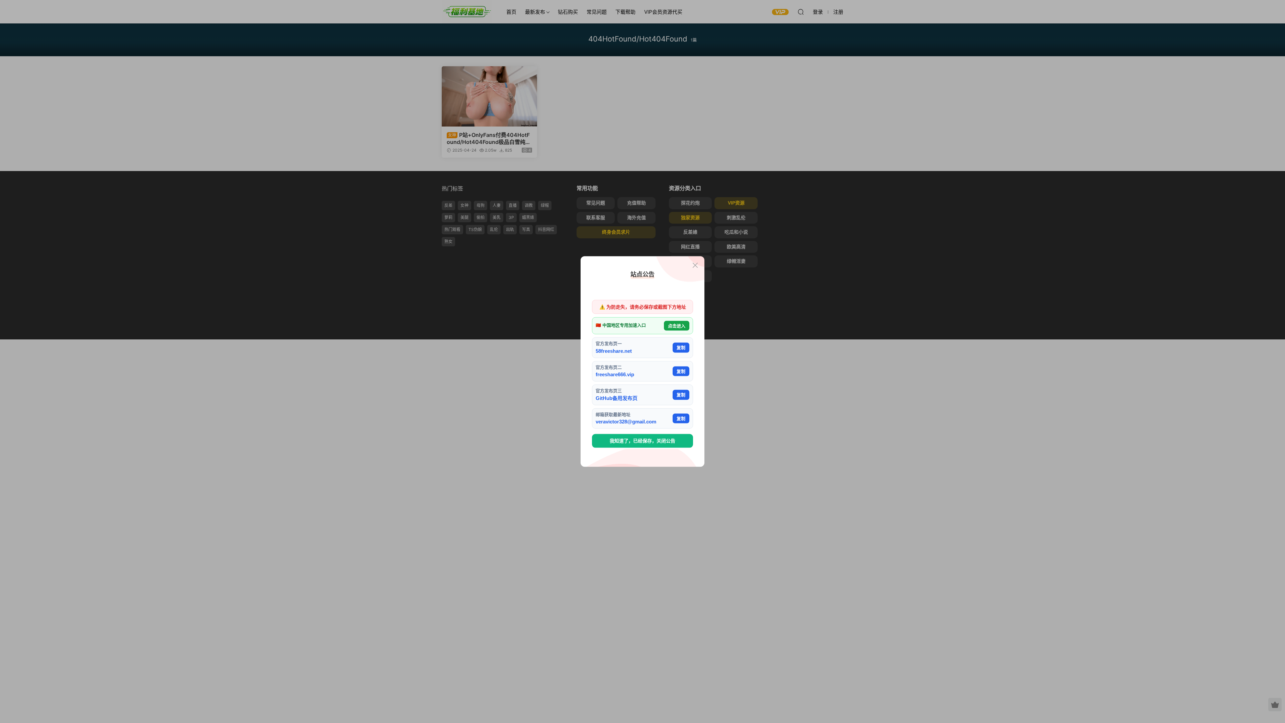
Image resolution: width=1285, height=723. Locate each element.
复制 (681, 347)
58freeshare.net (614, 350)
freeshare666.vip (615, 374)
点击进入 (676, 325)
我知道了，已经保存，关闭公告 (642, 441)
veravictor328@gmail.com (626, 421)
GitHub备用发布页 (616, 398)
